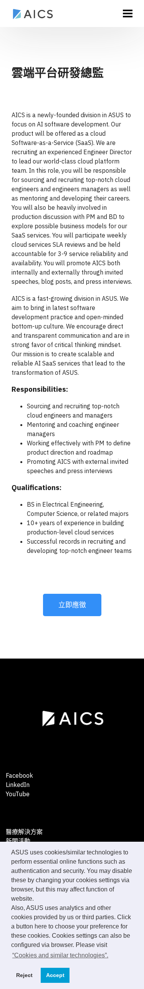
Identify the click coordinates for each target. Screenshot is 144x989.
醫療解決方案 (24, 832)
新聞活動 (18, 841)
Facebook (19, 775)
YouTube (18, 794)
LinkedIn (18, 785)
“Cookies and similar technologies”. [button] (60, 955)
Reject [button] (24, 975)
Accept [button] (55, 975)
